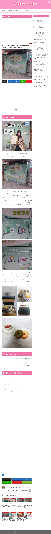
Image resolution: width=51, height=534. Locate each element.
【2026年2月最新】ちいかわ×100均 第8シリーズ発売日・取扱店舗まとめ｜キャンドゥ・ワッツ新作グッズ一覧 (40, 56)
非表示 (18, 109)
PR (3, 474)
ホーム (3, 532)
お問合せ (18, 532)
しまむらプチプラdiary (30, 532)
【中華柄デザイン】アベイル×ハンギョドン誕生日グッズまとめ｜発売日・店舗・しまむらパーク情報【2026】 (40, 34)
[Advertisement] (12, 30)
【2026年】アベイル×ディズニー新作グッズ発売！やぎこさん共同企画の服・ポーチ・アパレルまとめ (40, 78)
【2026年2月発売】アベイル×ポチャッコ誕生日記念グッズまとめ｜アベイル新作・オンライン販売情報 (40, 49)
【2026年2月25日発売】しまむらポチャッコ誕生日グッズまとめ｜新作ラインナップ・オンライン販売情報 (40, 41)
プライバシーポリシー (11, 532)
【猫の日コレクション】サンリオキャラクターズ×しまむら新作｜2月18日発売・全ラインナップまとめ (40, 63)
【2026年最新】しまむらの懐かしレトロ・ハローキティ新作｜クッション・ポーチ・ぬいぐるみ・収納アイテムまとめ (40, 84)
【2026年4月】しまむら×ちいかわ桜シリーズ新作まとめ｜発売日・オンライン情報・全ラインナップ (40, 20)
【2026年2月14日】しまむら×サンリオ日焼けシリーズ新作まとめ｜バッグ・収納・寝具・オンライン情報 (40, 71)
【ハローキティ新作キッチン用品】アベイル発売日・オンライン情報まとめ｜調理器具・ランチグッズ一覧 (40, 27)
